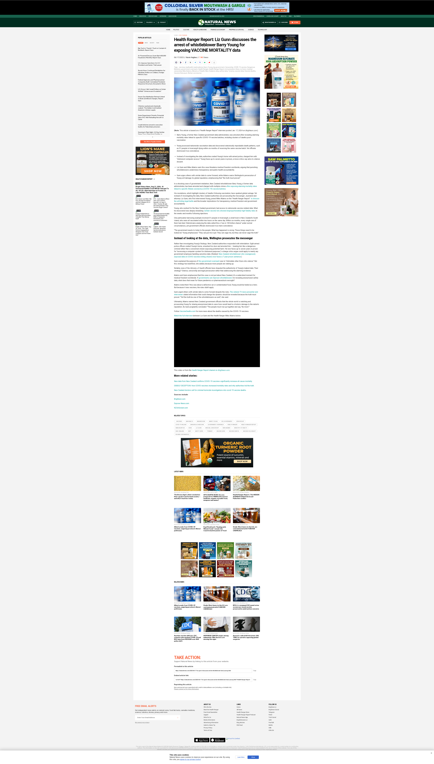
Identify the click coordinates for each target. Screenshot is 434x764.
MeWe (271, 725)
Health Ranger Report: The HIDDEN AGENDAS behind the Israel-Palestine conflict (246, 496)
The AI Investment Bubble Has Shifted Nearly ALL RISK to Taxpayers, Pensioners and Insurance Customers (161, 217)
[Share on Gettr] (209, 62)
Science (251, 29)
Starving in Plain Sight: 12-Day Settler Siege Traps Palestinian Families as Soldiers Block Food (151, 134)
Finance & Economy (218, 29)
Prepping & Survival (236, 29)
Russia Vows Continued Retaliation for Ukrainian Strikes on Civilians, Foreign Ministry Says (151, 72)
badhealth (189, 67)
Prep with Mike (153, 16)
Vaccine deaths (250, 71)
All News (239, 709)
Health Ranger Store (243, 712)
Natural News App (242, 717)
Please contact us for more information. (186, 689)
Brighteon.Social (274, 709)
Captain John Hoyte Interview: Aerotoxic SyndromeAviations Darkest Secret (159, 229)
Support (206, 715)
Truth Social (272, 717)
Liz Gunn (243, 69)
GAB (270, 728)
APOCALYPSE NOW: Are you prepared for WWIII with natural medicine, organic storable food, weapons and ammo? (215, 497)
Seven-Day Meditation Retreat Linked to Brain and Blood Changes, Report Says (151, 99)
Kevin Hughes (191, 57)
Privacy (181, 746)
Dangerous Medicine (197, 424)
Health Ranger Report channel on (211, 370)
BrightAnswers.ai (258, 16)
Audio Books (172, 16)
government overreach (189, 69)
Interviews (163, 16)
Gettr (270, 720)
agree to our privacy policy (190, 759)
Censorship (229, 67)
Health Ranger (203, 69)
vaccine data (239, 71)
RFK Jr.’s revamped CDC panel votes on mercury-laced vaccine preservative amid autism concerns (246, 607)
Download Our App (272, 16)
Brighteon (142, 16)
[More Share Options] (214, 62)
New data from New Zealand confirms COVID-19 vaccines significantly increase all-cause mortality (213, 381)
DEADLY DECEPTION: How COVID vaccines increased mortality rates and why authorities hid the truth (214, 386)
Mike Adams (187, 71)
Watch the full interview (183, 316)
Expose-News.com (181, 403)
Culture (186, 29)
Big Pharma (183, 35)
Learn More (240, 757)
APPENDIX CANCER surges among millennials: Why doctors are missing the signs (216, 637)
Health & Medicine (200, 29)
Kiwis (237, 69)
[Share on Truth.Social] (200, 62)
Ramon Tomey (186, 524)
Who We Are (207, 707)
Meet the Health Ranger (211, 709)
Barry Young (208, 67)
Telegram (272, 712)
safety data (223, 71)
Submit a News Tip (209, 725)
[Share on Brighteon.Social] (176, 62)
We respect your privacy (142, 722)
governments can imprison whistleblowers (215, 278)
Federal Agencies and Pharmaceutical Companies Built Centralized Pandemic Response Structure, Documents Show (152, 82)
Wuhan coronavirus (195, 73)
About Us (283, 16)
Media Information (209, 720)
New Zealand (210, 71)
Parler (270, 715)
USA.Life (271, 730)
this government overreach (209, 261)
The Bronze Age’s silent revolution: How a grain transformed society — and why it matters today (187, 496)
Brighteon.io (272, 707)
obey (217, 71)
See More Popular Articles (152, 142)
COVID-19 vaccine (240, 67)
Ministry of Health (198, 71)
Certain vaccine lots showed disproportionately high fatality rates (229, 211)
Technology (262, 29)
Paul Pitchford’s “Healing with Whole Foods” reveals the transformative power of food (214, 529)
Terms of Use (208, 730)
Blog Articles (241, 722)
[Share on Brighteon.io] (181, 62)
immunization (230, 69)
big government (218, 67)
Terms (186, 746)
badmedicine (198, 67)
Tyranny (231, 71)
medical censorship (212, 428)
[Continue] (177, 717)
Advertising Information (211, 722)
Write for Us (207, 717)
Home (135, 16)
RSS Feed (240, 725)
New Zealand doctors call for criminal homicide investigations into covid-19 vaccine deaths (210, 390)
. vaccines (181, 67)
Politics (176, 29)
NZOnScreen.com (181, 408)
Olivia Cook (245, 524)
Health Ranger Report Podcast (246, 715)
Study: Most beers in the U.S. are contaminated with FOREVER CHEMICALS (245, 528)
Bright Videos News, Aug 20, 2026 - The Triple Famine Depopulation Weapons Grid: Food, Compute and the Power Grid (143, 231)
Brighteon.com (179, 399)
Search (298, 16)
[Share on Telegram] (195, 62)
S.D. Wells (214, 492)
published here (198, 749)
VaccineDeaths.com (187, 311)
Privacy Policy (208, 728)
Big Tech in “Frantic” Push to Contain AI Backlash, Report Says (152, 49)
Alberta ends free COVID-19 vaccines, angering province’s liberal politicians (187, 528)
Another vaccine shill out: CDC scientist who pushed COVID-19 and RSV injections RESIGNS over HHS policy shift (187, 638)
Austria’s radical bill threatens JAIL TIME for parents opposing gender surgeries (246, 637)
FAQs (290, 16)
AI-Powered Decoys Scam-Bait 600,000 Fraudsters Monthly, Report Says (152, 56)
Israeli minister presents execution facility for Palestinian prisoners (150, 126)
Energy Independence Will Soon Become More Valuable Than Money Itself (143, 216)
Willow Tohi (186, 492)
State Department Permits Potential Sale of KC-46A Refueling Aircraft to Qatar (151, 117)
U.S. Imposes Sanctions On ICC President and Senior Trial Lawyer (150, 64)
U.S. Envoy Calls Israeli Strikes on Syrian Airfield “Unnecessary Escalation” (152, 90)
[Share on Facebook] (186, 62)
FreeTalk (271, 722)
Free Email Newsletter (210, 712)
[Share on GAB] (205, 62)
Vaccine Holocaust (180, 73)
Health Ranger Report (144, 179)
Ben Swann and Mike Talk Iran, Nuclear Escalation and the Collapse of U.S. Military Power (143, 201)
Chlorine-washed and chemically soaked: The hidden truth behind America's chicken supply (149, 108)
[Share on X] (190, 62)
